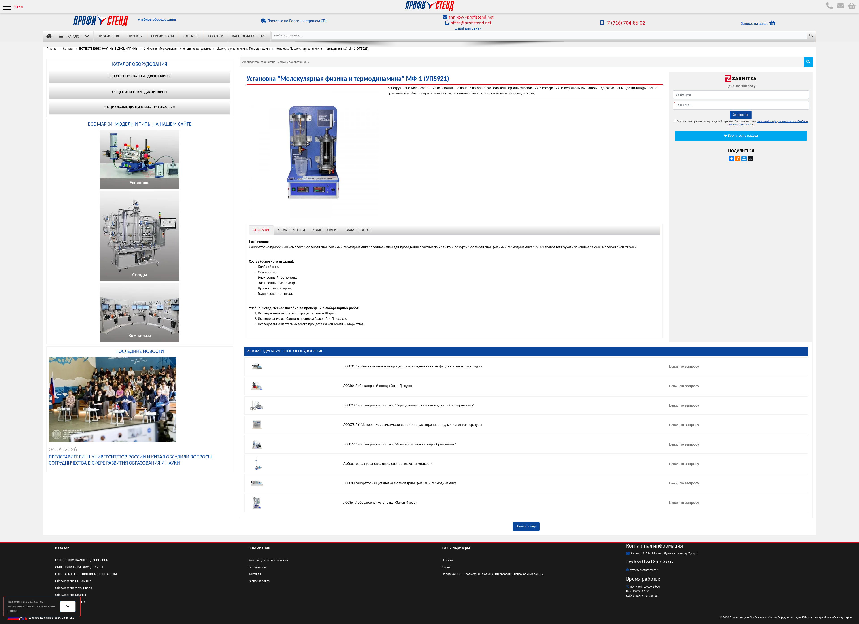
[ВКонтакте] (731, 158)
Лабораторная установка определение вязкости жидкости (387, 464)
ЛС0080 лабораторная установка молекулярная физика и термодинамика (399, 483)
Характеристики (291, 230)
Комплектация (325, 230)
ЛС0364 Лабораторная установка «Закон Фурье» (380, 503)
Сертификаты (162, 36)
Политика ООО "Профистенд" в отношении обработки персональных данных (492, 574)
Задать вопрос (359, 230)
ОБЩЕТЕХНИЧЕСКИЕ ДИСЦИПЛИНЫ (79, 567)
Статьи (446, 567)
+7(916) (631, 562)
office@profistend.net (471, 23)
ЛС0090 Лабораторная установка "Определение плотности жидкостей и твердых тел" (408, 405)
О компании (259, 548)
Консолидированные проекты (268, 560)
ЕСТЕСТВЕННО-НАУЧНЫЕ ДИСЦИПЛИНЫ (82, 560)
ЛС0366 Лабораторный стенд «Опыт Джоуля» (378, 386)
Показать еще (526, 526)
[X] (750, 158)
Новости (215, 36)
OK (67, 606)
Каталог (74, 36)
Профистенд (108, 36)
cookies (12, 611)
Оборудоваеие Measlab (70, 595)
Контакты (191, 36)
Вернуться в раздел (742, 136)
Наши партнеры (456, 548)
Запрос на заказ (259, 581)
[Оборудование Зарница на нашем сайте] (741, 78)
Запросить (741, 115)
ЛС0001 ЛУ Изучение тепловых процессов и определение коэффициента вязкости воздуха (412, 366)
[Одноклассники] (737, 158)
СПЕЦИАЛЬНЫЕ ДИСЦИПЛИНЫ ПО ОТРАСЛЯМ (86, 574)
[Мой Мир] (744, 158)
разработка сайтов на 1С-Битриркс (51, 618)
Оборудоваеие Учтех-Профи (73, 588)
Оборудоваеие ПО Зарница (73, 581)
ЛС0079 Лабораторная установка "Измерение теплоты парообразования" (399, 444)
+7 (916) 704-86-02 (624, 23)
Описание (261, 230)
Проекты (135, 36)
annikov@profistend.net (471, 17)
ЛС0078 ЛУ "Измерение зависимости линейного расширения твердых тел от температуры (412, 425)
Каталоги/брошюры (249, 36)
